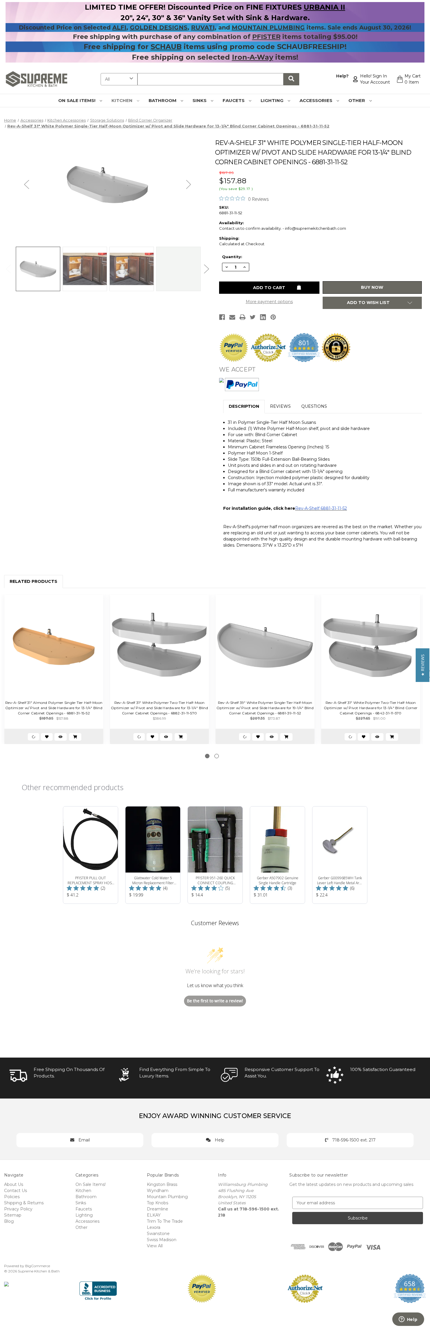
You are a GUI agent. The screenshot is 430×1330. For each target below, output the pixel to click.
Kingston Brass (162, 1184)
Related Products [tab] (33, 581)
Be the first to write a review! (215, 1000)
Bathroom (163, 100)
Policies (12, 1196)
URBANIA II (324, 7)
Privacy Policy (18, 1209)
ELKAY (154, 1215)
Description (244, 406)
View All (155, 1245)
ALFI (119, 27)
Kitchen (122, 100)
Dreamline (157, 1209)
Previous (26, 184)
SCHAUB (166, 46)
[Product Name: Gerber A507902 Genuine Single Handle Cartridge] (277, 855)
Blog (9, 1221)
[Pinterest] (273, 317)
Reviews (280, 406)
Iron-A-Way (252, 57)
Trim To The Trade (165, 1221)
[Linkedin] (263, 317)
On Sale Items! (77, 100)
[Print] (242, 317)
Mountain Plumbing (167, 1196)
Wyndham (157, 1190)
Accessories (316, 100)
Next (189, 184)
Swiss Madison (161, 1239)
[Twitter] (253, 317)
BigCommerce (37, 1266)
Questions (314, 406)
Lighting (273, 100)
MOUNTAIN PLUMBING (268, 27)
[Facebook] (222, 317)
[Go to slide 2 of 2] (216, 756)
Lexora (153, 1227)
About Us (13, 1184)
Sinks (200, 100)
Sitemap (12, 1215)
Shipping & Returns (24, 1202)
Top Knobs (157, 1202)
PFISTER (266, 37)
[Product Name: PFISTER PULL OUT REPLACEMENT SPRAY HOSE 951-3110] (90, 855)
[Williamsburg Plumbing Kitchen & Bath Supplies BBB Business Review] (98, 1288)
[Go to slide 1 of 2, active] (207, 756)
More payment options (269, 301)
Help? (342, 76)
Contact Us (15, 1190)
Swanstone (158, 1233)
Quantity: (232, 256)
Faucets (234, 100)
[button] (422, 665)
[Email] (232, 317)
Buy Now (372, 287)
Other (357, 100)
